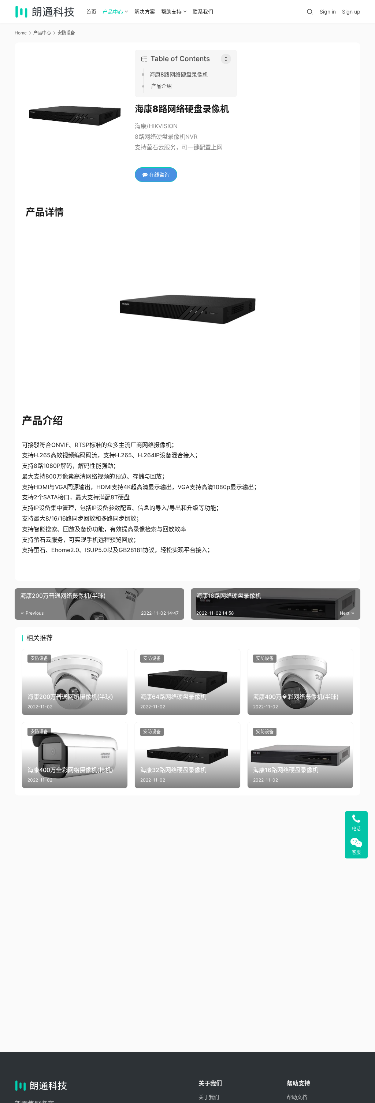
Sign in (328, 11)
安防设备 (39, 658)
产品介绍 (161, 86)
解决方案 (144, 11)
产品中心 (113, 11)
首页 (91, 11)
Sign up (351, 11)
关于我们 (208, 1097)
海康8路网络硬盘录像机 (178, 74)
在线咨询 (159, 174)
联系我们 (203, 11)
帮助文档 (297, 1097)
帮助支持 (171, 11)
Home (21, 33)
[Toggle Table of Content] (226, 59)
